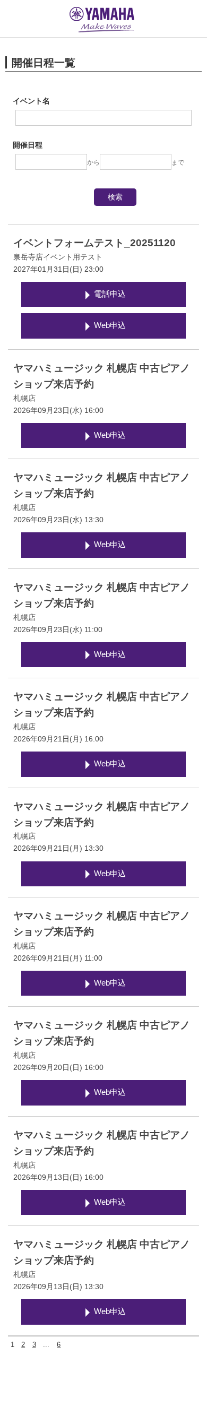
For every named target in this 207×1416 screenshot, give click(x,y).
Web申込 (110, 325)
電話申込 (110, 294)
